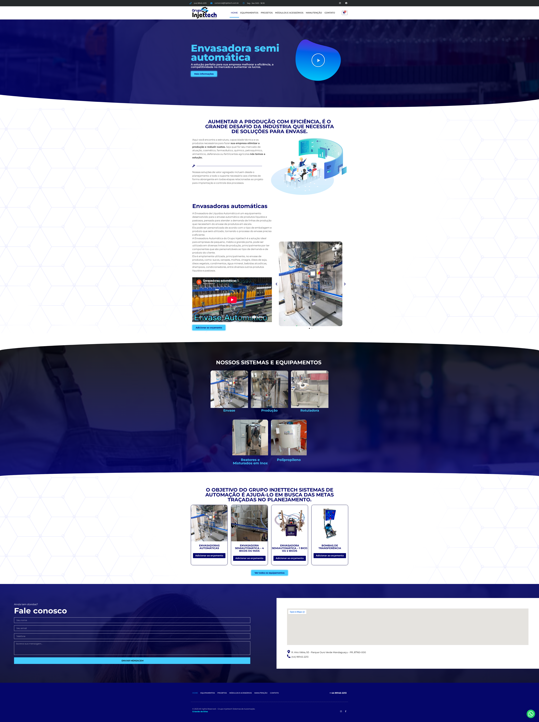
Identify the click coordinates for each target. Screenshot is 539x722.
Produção (269, 410)
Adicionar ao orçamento (209, 555)
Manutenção (314, 12)
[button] (318, 60)
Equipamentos (249, 12)
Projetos (267, 12)
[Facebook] (346, 3)
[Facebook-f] (346, 711)
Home (234, 12)
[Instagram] (340, 3)
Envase (229, 410)
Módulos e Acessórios (289, 12)
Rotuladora (309, 410)
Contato (330, 12)
